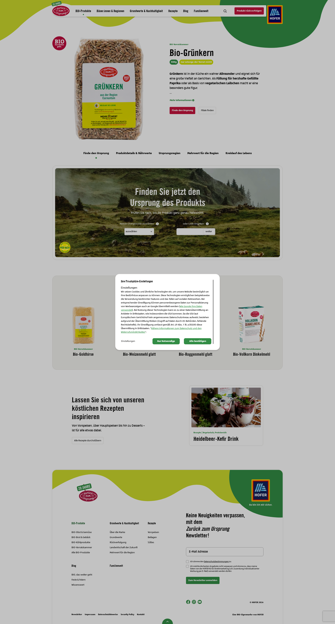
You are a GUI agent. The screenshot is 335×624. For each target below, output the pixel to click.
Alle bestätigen (197, 341)
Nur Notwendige (166, 341)
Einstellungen (128, 341)
